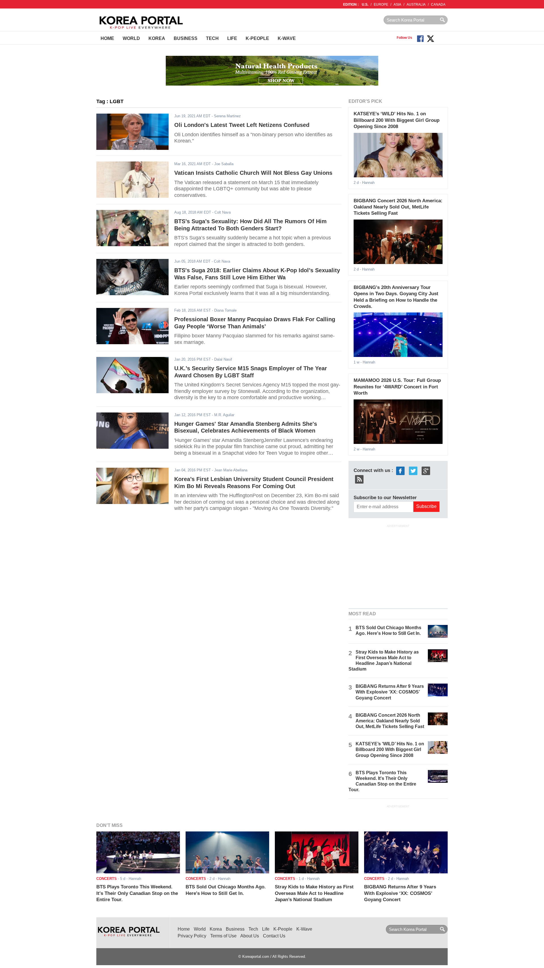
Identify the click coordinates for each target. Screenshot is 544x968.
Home (107, 38)
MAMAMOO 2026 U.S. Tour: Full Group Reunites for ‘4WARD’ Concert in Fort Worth (397, 387)
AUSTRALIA (416, 5)
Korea (156, 38)
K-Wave (287, 38)
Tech (212, 38)
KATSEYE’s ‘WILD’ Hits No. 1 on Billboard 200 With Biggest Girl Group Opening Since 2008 (396, 120)
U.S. (365, 5)
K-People (257, 38)
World (131, 38)
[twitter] (413, 470)
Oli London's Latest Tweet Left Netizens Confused (241, 125)
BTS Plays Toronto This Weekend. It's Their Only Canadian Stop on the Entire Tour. (137, 893)
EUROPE (381, 5)
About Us (249, 935)
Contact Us (274, 935)
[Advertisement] (398, 565)
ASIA (397, 5)
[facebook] (400, 470)
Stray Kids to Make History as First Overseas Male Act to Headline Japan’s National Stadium (314, 893)
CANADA (438, 5)
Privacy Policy (192, 935)
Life (232, 38)
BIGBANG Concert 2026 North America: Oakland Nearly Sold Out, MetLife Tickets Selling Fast (398, 207)
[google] (426, 470)
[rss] (359, 479)
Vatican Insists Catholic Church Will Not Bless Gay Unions (253, 173)
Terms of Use (223, 935)
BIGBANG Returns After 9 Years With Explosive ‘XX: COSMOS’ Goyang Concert (390, 692)
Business (185, 38)
